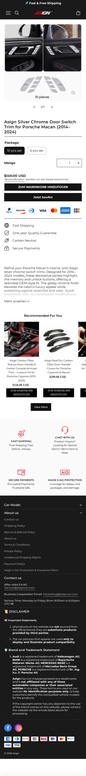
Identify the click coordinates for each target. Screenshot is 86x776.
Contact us (11, 519)
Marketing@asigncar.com (60, 594)
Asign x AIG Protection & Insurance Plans (31, 570)
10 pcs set (14, 151)
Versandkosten (14, 179)
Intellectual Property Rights (22, 557)
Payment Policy (14, 563)
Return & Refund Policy (19, 532)
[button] (8, 13)
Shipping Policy (14, 525)
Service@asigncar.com (19, 587)
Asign (16, 753)
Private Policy (13, 551)
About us (10, 538)
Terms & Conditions (17, 544)
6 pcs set (36, 151)
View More (41, 407)
